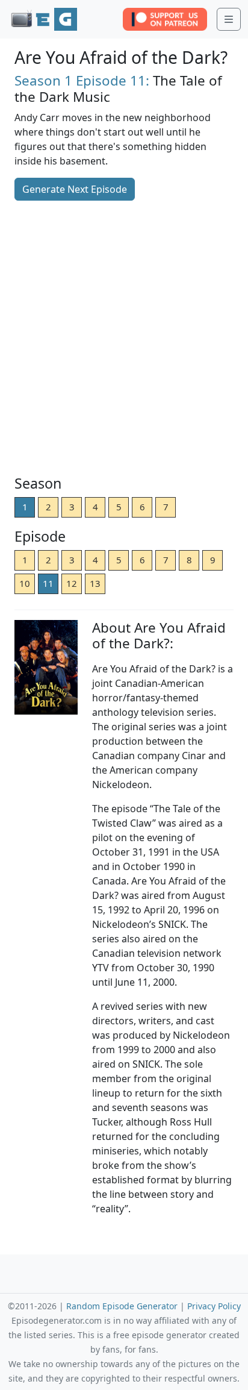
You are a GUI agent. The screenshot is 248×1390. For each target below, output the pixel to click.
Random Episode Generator (122, 1306)
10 (24, 583)
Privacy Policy (214, 1306)
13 (95, 583)
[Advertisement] (124, 339)
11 (48, 583)
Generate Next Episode (74, 189)
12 (71, 583)
